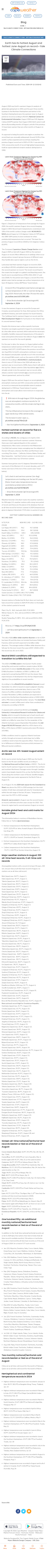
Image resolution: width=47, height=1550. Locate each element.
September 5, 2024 (12, 495)
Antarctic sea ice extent (10, 800)
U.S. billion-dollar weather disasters (22, 638)
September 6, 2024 (12, 303)
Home (22, 26)
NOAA (13, 438)
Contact (31, 3)
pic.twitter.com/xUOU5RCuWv (17, 296)
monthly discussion (23, 669)
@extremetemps (23, 821)
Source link (5, 1502)
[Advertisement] (23, 94)
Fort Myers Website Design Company (25, 1539)
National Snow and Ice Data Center (17, 764)
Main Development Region (11, 319)
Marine (27, 16)
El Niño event (16, 664)
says (37, 367)
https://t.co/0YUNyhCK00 (25, 626)
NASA (4, 234)
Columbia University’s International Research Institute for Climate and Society (23, 712)
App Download (17, 3)
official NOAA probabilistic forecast (26, 684)
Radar (17, 16)
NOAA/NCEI (36, 231)
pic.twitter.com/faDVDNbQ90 (17, 488)
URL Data (36, 1540)
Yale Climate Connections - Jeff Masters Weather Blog (24, 28)
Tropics (38, 16)
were (40, 337)
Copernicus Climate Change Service (25, 249)
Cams (8, 16)
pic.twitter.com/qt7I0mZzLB (16, 420)
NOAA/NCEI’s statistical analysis (30, 360)
